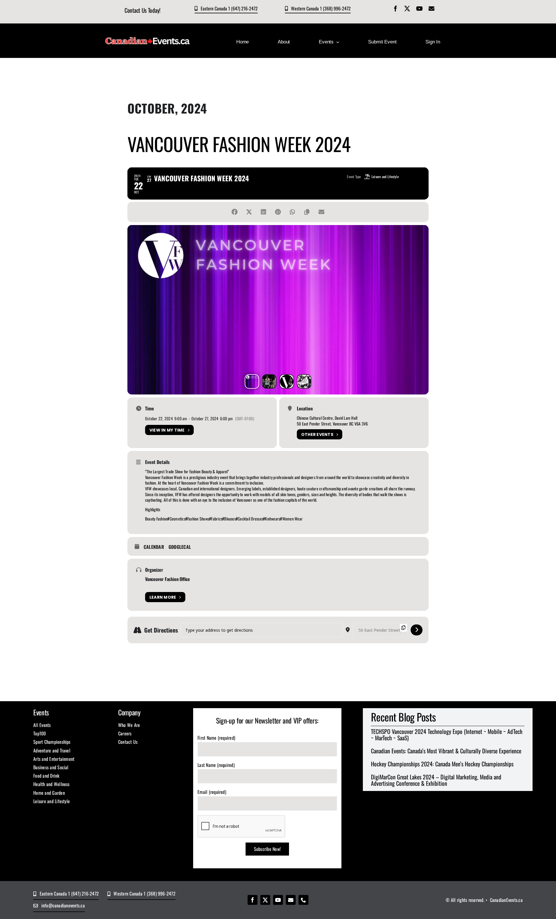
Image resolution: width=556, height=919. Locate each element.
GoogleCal (180, 547)
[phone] (303, 900)
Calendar (154, 547)
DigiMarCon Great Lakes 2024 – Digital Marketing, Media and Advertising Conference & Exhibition (436, 780)
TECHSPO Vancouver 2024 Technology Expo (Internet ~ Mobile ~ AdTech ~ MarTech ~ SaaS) (446, 734)
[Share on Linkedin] (263, 212)
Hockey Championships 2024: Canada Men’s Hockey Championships (442, 763)
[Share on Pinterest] (278, 212)
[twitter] (407, 9)
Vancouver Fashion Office (167, 578)
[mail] (431, 9)
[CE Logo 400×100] (147, 32)
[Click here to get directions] (417, 629)
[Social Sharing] (234, 212)
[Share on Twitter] (249, 212)
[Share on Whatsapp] (292, 212)
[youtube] (419, 9)
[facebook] (395, 9)
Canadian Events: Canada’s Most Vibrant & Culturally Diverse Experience (446, 750)
